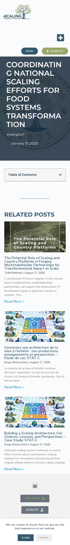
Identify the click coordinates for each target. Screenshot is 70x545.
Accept (26, 537)
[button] (60, 37)
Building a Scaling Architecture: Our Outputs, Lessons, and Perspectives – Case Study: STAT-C (34, 436)
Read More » (14, 301)
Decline (43, 537)
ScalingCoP (15, 134)
